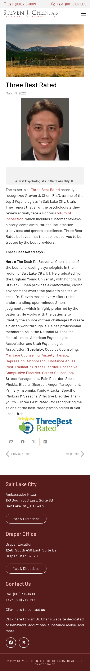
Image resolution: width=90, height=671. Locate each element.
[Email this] (11, 442)
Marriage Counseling (23, 355)
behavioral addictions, (28, 625)
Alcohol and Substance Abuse (51, 361)
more (10, 630)
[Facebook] (11, 642)
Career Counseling (57, 372)
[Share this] (22, 442)
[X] (24, 642)
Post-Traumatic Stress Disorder (32, 366)
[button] (83, 13)
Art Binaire (47, 663)
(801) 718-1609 (24, 594)
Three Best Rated (45, 189)
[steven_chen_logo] (31, 13)
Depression (15, 361)
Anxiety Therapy (55, 355)
